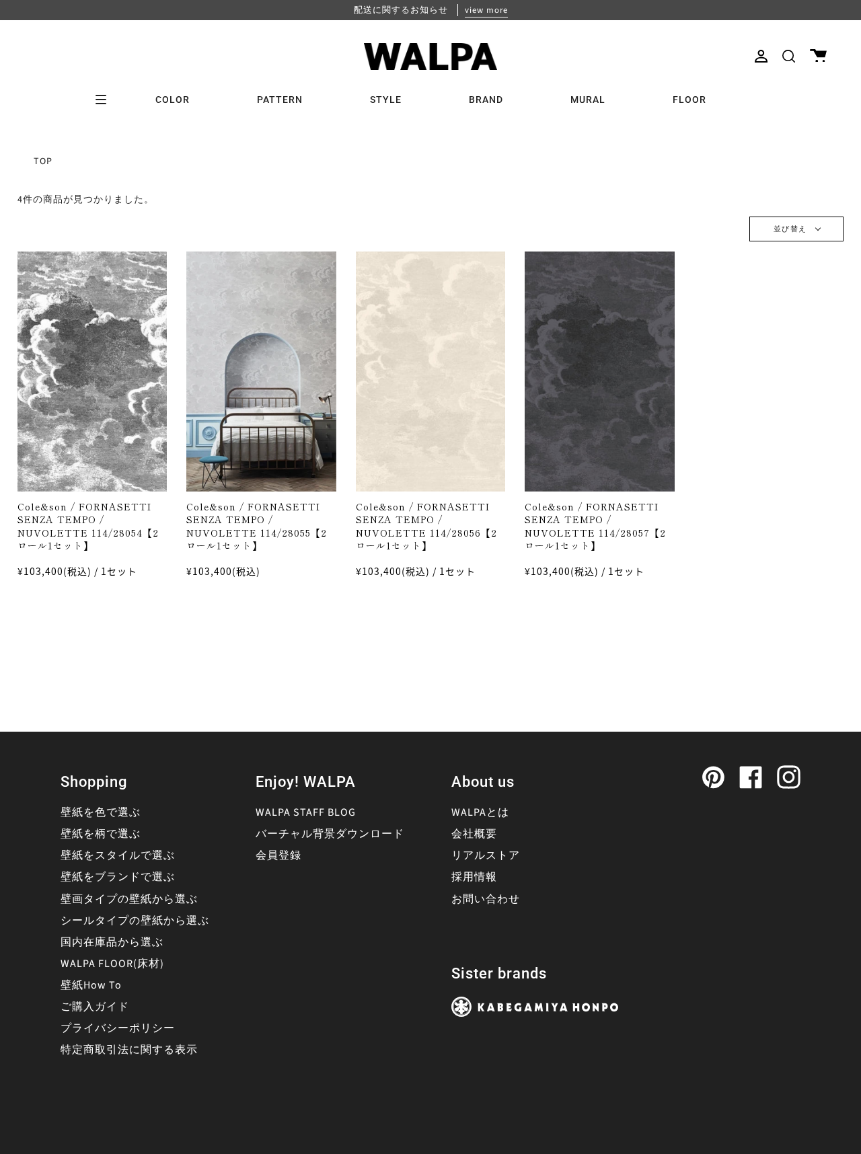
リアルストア (485, 855)
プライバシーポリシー (118, 1028)
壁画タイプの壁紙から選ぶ (129, 899)
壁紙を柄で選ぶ (101, 833)
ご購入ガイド (95, 1006)
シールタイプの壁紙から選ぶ (135, 920)
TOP (43, 161)
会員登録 (278, 855)
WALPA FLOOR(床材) (112, 963)
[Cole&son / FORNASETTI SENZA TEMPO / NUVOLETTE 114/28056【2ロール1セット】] (431, 372)
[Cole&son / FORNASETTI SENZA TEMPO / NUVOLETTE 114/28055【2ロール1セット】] (261, 372)
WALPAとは (480, 812)
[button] (788, 56)
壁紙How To (91, 985)
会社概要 (474, 833)
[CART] (818, 56)
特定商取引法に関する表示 (129, 1049)
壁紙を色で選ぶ (101, 812)
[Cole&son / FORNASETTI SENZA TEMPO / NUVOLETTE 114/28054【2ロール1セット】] (92, 372)
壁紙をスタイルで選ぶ (118, 855)
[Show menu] (106, 99)
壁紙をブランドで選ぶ (118, 877)
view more (486, 10)
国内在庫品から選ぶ (112, 942)
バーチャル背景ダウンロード (330, 833)
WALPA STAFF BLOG (306, 812)
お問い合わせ (485, 899)
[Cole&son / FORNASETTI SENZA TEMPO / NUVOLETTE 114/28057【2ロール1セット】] (600, 372)
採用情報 (474, 877)
